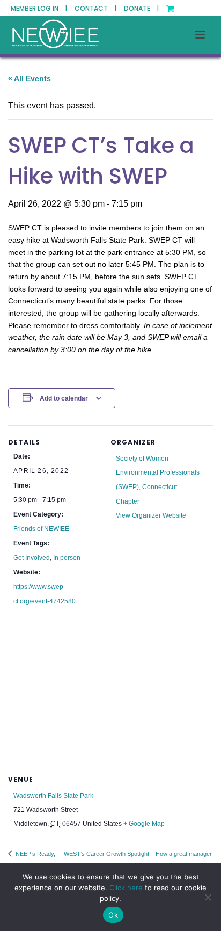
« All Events (29, 78)
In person (66, 558)
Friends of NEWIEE (41, 529)
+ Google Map (144, 823)
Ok (113, 915)
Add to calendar (64, 398)
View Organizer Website (151, 515)
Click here (126, 887)
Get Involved (31, 558)
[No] (207, 897)
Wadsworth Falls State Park (53, 795)
